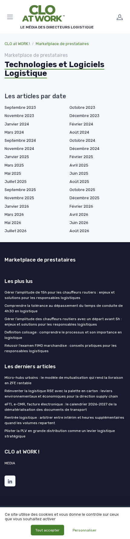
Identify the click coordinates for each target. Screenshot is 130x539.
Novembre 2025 (19, 198)
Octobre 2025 (82, 189)
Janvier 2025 (17, 156)
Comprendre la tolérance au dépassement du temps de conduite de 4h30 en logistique (64, 308)
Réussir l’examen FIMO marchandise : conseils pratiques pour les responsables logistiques (61, 348)
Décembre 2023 (84, 115)
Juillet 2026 (16, 231)
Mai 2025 (13, 173)
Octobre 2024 (82, 140)
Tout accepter (47, 530)
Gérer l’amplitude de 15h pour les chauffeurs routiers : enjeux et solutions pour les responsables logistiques (60, 295)
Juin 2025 (79, 173)
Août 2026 (79, 231)
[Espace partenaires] (120, 17)
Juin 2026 (79, 222)
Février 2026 (81, 206)
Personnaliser (84, 530)
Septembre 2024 (20, 140)
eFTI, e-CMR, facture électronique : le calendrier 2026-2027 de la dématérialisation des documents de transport (61, 407)
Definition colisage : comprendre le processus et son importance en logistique (63, 335)
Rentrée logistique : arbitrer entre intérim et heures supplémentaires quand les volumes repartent (64, 420)
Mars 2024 (14, 132)
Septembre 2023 (20, 107)
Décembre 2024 (84, 148)
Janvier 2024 (17, 124)
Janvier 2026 (17, 206)
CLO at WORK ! (17, 43)
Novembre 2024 (19, 148)
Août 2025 (79, 181)
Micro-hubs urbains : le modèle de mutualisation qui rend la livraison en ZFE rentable (64, 380)
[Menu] (11, 17)
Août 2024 (79, 132)
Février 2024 (81, 124)
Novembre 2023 (19, 115)
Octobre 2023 (82, 107)
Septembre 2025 (20, 189)
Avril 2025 (79, 165)
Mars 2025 (14, 165)
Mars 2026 (14, 214)
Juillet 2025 (16, 181)
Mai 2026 (13, 222)
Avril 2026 (79, 214)
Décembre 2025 (84, 198)
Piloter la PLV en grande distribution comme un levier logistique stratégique (60, 433)
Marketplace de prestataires (62, 43)
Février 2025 (81, 156)
